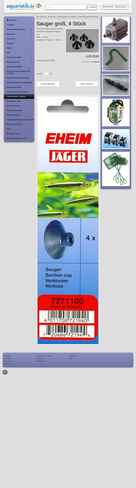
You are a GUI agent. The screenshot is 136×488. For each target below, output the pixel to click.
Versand (96, 61)
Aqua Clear (20, 39)
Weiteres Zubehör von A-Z (20, 138)
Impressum (40, 361)
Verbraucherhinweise (44, 356)
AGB (70, 358)
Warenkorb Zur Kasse (115, 7)
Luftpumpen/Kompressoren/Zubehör (20, 120)
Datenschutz (73, 356)
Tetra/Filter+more (20, 134)
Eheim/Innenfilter (20, 62)
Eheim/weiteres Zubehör (20, 97)
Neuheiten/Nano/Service (20, 29)
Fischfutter (11, 25)
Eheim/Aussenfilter (20, 57)
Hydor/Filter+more (20, 106)
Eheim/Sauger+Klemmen (88, 17)
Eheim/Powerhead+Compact (18, 92)
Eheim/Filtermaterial (14, 110)
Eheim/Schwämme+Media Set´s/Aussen (18, 72)
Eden (20, 53)
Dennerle (20, 43)
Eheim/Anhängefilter (14, 67)
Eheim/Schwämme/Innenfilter (18, 78)
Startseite (13, 20)
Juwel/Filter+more (20, 115)
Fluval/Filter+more (20, 101)
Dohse (20, 48)
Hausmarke (20, 34)
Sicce (20, 129)
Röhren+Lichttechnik (20, 124)
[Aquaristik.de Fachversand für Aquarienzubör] (24, 9)
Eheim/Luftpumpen (14, 87)
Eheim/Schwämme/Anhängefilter (19, 83)
